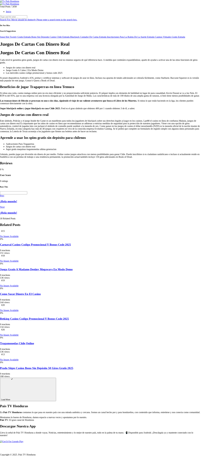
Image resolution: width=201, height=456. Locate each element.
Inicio (8, 11)
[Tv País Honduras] (9, 1)
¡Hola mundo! (8, 201)
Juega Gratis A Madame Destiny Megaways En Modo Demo (36, 269)
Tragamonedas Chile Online (17, 343)
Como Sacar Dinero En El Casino (20, 294)
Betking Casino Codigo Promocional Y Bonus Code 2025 (34, 318)
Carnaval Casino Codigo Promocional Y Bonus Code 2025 (35, 244)
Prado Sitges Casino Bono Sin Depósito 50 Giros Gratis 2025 (36, 368)
